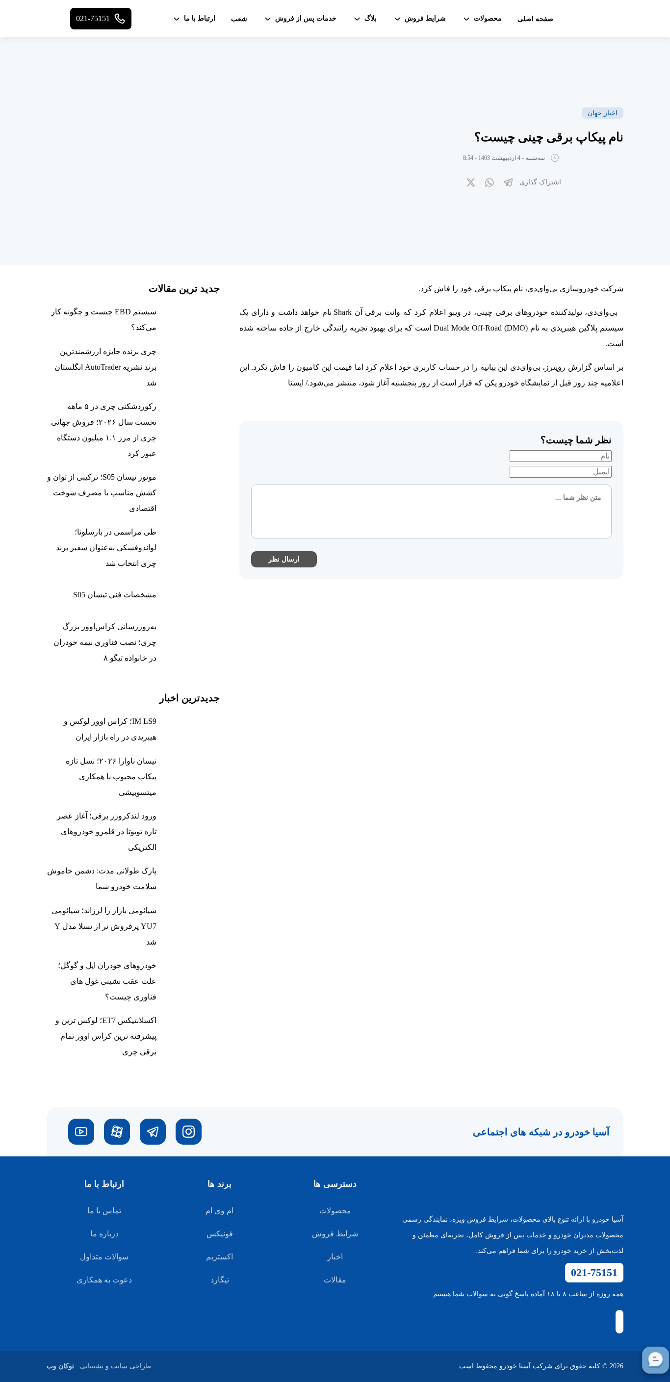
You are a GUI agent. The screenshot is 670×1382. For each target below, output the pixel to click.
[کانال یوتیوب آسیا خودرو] (81, 1132)
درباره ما (104, 1233)
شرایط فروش (335, 1233)
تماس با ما (104, 1210)
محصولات (335, 1210)
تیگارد (219, 1280)
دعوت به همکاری (104, 1280)
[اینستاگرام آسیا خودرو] (189, 1132)
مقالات (335, 1280)
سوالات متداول (104, 1257)
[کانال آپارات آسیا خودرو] (117, 1132)
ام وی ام (219, 1210)
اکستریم (219, 1257)
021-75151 (594, 1272)
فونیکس (219, 1233)
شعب (239, 19)
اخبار (335, 1257)
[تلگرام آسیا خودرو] (153, 1132)
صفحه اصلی (535, 19)
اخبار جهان (603, 113)
